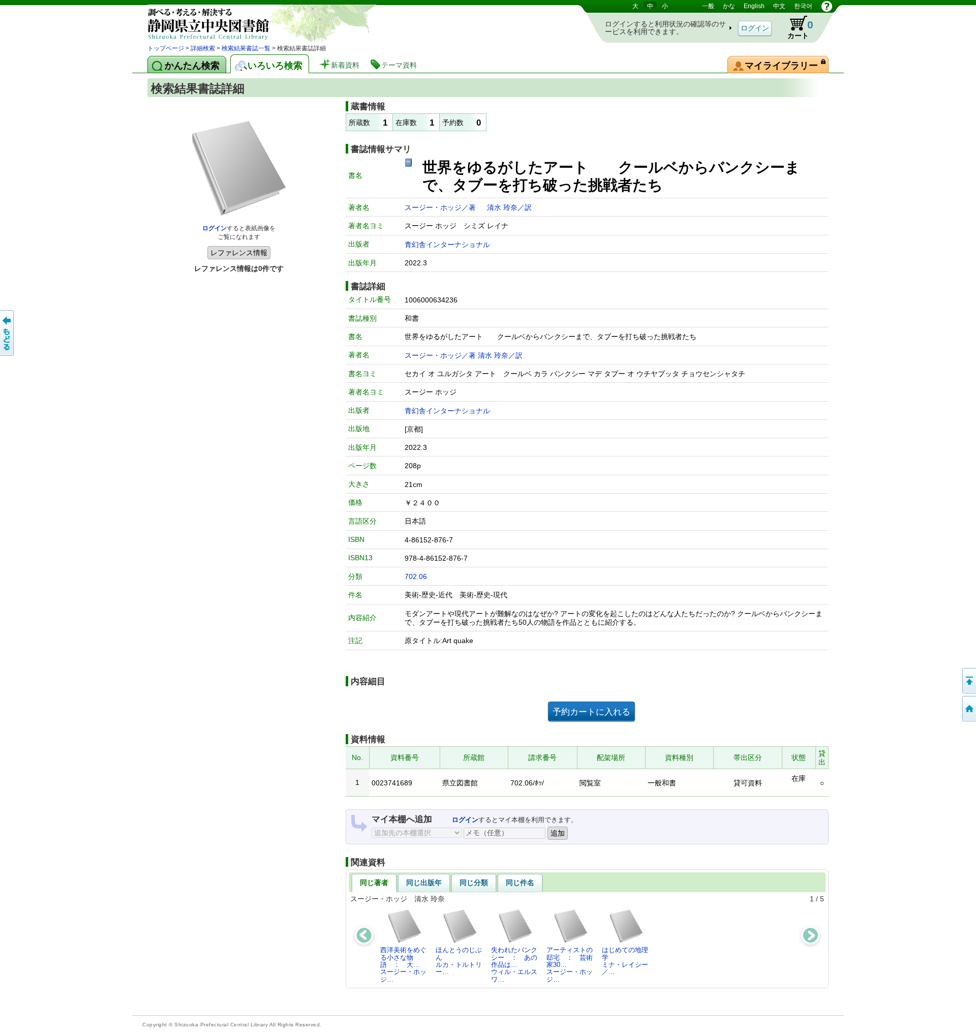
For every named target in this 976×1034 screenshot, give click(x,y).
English (754, 6)
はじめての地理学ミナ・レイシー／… (625, 961)
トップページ (165, 48)
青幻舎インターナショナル (447, 244)
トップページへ (968, 708)
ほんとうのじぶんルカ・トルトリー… (459, 961)
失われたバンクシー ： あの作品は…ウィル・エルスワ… (514, 964)
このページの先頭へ (968, 680)
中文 (779, 6)
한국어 (803, 6)
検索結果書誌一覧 (246, 48)
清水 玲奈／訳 (509, 207)
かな (729, 6)
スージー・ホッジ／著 (441, 207)
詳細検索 (203, 48)
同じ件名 (520, 882)
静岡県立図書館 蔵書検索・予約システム (254, 21)
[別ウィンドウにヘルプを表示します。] (826, 6)
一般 (708, 6)
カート (795, 27)
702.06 (416, 576)
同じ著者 (374, 882)
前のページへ (7, 333)
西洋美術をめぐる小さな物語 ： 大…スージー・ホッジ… (403, 964)
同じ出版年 (424, 882)
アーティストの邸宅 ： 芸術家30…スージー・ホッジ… (569, 964)
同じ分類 (474, 882)
